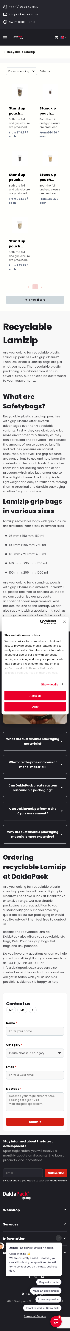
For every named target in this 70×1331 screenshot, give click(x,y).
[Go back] (5, 52)
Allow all (35, 695)
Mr (11, 1010)
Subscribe (56, 1173)
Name (11, 1023)
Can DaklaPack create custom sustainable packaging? (32, 787)
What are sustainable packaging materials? (32, 741)
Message (13, 1089)
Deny (35, 706)
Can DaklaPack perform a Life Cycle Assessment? (33, 811)
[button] (35, 300)
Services (10, 1224)
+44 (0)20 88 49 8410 (23, 7)
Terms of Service (35, 1316)
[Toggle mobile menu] (5, 37)
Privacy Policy (58, 1180)
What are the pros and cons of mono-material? (33, 764)
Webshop (11, 1210)
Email (11, 1067)
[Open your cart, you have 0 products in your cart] (57, 37)
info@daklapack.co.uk (23, 14)
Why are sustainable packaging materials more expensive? (32, 834)
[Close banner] (64, 622)
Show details (49, 684)
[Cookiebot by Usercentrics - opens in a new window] (41, 621)
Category (14, 1045)
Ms (22, 1010)
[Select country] (63, 37)
